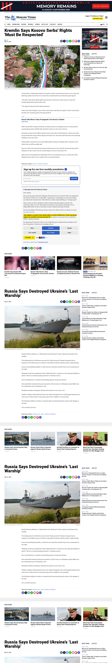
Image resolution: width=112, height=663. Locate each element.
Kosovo (34, 164)
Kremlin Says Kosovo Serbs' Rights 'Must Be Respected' (38, 32)
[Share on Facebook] (61, 41)
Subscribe (74, 178)
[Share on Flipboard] (76, 41)
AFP (7, 40)
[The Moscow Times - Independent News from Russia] (20, 18)
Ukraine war (36, 414)
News (8, 24)
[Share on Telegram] (67, 41)
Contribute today (97, 18)
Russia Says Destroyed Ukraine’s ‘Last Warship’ (41, 293)
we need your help (28, 212)
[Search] (107, 24)
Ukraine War (16, 24)
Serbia (40, 164)
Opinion (37, 24)
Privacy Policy (36, 181)
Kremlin (45, 164)
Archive (60, 24)
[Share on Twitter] (64, 41)
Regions (23, 24)
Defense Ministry (50, 414)
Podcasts (53, 24)
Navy (42, 414)
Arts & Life (44, 24)
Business (30, 24)
